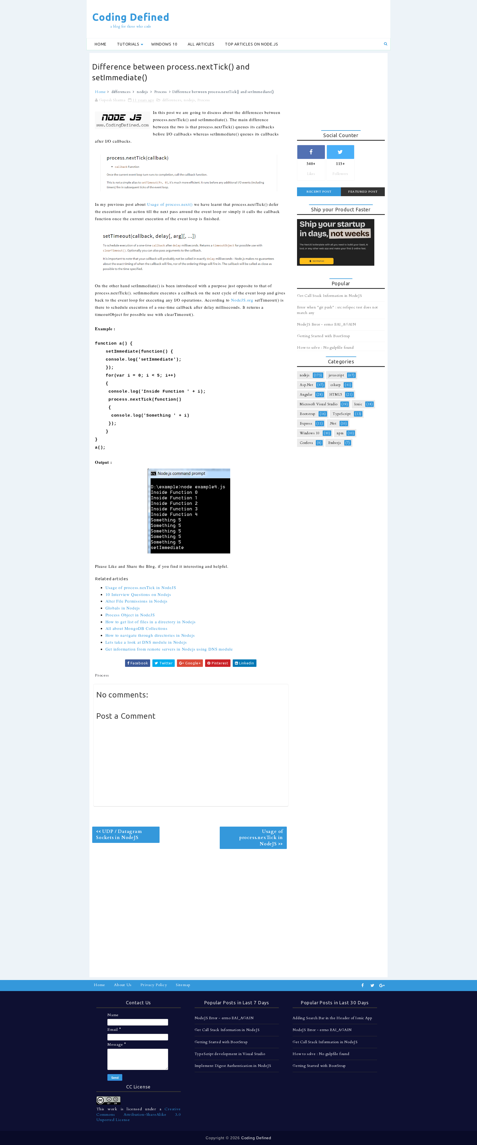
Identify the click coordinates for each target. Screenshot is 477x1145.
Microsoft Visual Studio (318, 404)
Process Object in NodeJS (130, 614)
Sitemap (183, 984)
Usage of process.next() (170, 204)
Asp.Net (306, 385)
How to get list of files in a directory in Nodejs (150, 621)
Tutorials (128, 44)
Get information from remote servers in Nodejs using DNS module (169, 649)
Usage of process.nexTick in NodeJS (140, 587)
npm (340, 433)
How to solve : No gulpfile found (325, 347)
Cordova (306, 443)
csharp (335, 385)
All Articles (201, 44)
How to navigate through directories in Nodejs (150, 635)
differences (121, 91)
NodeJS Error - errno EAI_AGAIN (326, 324)
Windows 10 (164, 44)
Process (160, 91)
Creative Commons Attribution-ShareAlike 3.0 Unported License (138, 1114)
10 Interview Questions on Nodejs (138, 594)
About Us (122, 984)
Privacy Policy (154, 984)
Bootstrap (308, 414)
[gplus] (382, 985)
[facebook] (363, 985)
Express (306, 423)
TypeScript (342, 414)
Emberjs (334, 443)
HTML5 (336, 394)
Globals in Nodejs (122, 608)
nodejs (142, 91)
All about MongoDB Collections (136, 628)
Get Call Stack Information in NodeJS (329, 295)
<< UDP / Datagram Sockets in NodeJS (119, 835)
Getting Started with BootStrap (323, 336)
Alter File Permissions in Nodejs (136, 601)
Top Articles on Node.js (251, 44)
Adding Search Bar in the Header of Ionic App (332, 1018)
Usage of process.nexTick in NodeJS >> (261, 838)
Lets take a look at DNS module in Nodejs (146, 642)
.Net (333, 423)
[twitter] (372, 985)
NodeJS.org (242, 300)
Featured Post (363, 192)
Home (101, 44)
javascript (336, 375)
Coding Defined (130, 17)
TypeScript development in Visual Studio (230, 1053)
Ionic (358, 404)
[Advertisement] (286, 18)
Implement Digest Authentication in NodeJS (233, 1065)
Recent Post (319, 192)
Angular (306, 394)
